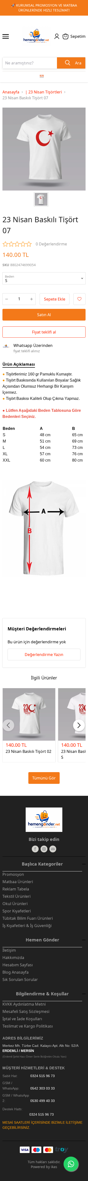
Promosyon (13, 874)
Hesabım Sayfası (17, 965)
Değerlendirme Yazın (44, 654)
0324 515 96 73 (42, 1076)
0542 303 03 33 (42, 1088)
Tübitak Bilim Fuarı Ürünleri (27, 918)
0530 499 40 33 (42, 1101)
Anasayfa (10, 92)
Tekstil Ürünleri (16, 896)
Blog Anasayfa (15, 972)
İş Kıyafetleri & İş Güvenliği (27, 925)
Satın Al (44, 314)
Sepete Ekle (54, 299)
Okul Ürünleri (15, 903)
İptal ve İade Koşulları (22, 1018)
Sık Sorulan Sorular (20, 979)
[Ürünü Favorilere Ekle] (79, 299)
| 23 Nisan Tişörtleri (43, 92)
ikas (54, 1166)
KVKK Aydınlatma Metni (24, 1004)
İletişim (9, 950)
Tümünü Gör (44, 778)
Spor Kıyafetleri (16, 911)
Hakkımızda (13, 957)
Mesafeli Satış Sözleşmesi (25, 1011)
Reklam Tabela (15, 889)
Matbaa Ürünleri (17, 881)
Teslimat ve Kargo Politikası (27, 1026)
